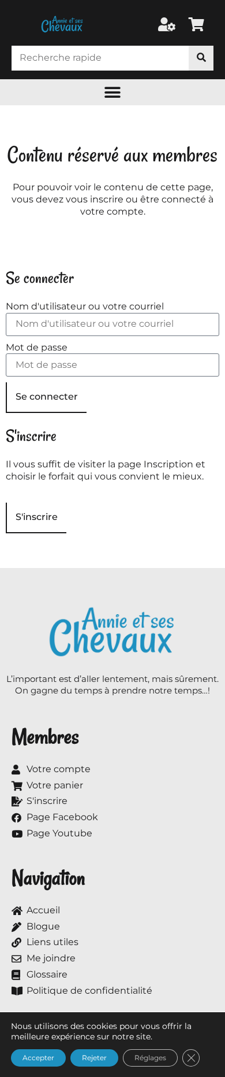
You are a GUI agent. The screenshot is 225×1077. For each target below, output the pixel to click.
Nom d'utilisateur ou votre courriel (85, 306)
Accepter (38, 1057)
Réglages (150, 1057)
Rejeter (94, 1057)
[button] (113, 92)
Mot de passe (37, 347)
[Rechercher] (201, 58)
